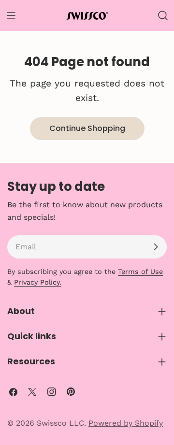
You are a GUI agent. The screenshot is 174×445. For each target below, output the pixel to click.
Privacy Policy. (37, 282)
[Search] (163, 15)
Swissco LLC (60, 423)
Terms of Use (140, 271)
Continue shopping (87, 128)
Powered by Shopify (125, 423)
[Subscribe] (155, 247)
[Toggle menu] (11, 15)
